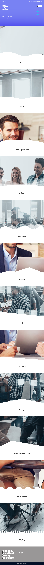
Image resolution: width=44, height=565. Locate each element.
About (18, 6)
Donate (39, 6)
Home (14, 6)
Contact (23, 6)
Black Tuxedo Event (31, 6)
